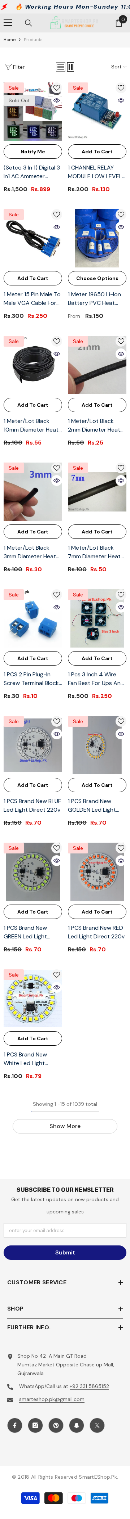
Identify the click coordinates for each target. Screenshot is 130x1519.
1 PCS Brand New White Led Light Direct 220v (25, 1059)
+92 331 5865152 (89, 1386)
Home (10, 39)
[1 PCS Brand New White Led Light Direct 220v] (33, 998)
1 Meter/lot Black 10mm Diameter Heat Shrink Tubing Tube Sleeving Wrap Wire (31, 425)
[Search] (28, 23)
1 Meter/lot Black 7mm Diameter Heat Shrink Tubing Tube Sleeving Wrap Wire (94, 552)
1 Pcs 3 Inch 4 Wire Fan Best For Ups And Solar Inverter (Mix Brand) (96, 679)
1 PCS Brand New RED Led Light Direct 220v (96, 932)
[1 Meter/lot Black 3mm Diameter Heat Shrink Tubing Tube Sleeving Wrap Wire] (33, 492)
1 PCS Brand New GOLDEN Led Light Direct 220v (92, 805)
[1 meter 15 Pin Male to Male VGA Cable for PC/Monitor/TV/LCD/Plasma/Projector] (33, 238)
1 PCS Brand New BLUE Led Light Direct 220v (32, 805)
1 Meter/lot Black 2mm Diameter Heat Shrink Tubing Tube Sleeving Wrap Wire (94, 425)
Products (33, 39)
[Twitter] (97, 1425)
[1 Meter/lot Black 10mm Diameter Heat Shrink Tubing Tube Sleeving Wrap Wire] (33, 365)
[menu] (8, 22)
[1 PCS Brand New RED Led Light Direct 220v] (97, 872)
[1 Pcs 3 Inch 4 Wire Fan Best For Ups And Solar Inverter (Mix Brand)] (97, 618)
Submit (65, 1252)
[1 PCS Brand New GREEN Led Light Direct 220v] (33, 872)
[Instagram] (35, 1425)
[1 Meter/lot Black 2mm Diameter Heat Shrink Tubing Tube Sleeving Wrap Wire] (97, 365)
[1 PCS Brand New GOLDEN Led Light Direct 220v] (97, 745)
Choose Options (97, 278)
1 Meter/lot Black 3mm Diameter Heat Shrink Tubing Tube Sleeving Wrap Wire (30, 552)
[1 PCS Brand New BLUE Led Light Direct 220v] (33, 745)
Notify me (33, 151)
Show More (65, 1126)
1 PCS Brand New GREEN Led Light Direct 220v (25, 932)
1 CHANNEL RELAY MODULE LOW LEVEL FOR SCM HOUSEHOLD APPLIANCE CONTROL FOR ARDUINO (97, 172)
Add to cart (97, 151)
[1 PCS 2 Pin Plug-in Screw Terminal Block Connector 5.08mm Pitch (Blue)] (33, 618)
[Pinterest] (56, 1425)
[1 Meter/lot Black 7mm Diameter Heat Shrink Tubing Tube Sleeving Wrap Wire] (97, 492)
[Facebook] (14, 1425)
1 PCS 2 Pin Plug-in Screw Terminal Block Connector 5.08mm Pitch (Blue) (31, 679)
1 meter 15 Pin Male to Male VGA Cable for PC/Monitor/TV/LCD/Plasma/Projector (33, 298)
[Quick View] (56, 100)
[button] (60, 67)
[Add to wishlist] (56, 87)
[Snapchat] (76, 1425)
